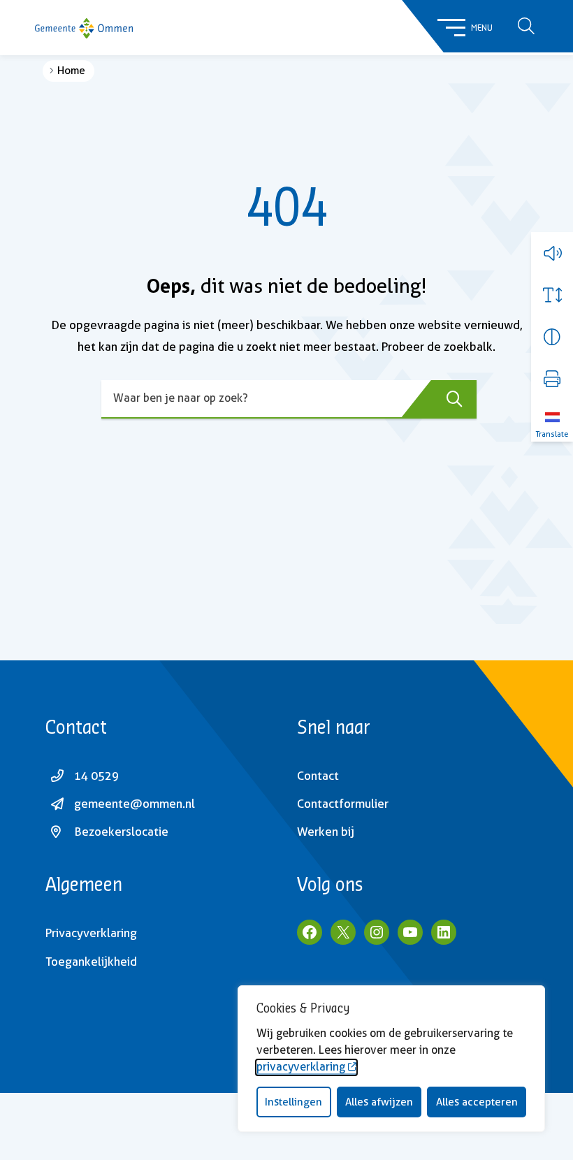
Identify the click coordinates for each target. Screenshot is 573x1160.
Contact (318, 776)
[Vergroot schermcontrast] (552, 337)
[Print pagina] (552, 379)
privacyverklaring (300, 1066)
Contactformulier (343, 804)
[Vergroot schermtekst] (552, 295)
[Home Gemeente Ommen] (84, 27)
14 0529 (96, 776)
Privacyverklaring (91, 933)
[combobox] (289, 399)
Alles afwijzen (379, 1102)
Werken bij (325, 832)
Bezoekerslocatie (121, 832)
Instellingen (293, 1102)
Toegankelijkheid (91, 962)
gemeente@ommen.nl (134, 804)
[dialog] (391, 1058)
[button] (552, 253)
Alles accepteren (477, 1102)
